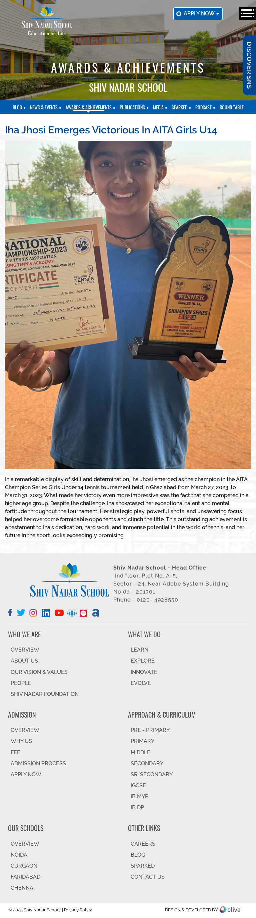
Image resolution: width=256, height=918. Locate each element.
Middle (140, 752)
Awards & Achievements (89, 107)
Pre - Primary (150, 730)
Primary (142, 741)
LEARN (139, 650)
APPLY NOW (26, 774)
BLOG (138, 855)
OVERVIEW (25, 650)
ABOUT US (24, 661)
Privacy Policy (78, 909)
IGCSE (138, 785)
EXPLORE (143, 661)
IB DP (137, 807)
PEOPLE (21, 683)
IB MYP (139, 796)
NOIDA (19, 855)
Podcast (203, 107)
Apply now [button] (200, 13)
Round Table (232, 107)
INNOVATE (144, 672)
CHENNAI (23, 888)
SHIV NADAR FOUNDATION (45, 694)
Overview (25, 844)
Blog (17, 107)
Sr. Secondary (152, 774)
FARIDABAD (25, 877)
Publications (132, 107)
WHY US (21, 741)
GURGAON (24, 866)
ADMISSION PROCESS (38, 763)
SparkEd (179, 107)
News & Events (44, 107)
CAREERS (143, 844)
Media (158, 107)
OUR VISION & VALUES (39, 672)
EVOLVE (141, 683)
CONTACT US (148, 877)
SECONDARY (147, 763)
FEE (15, 752)
